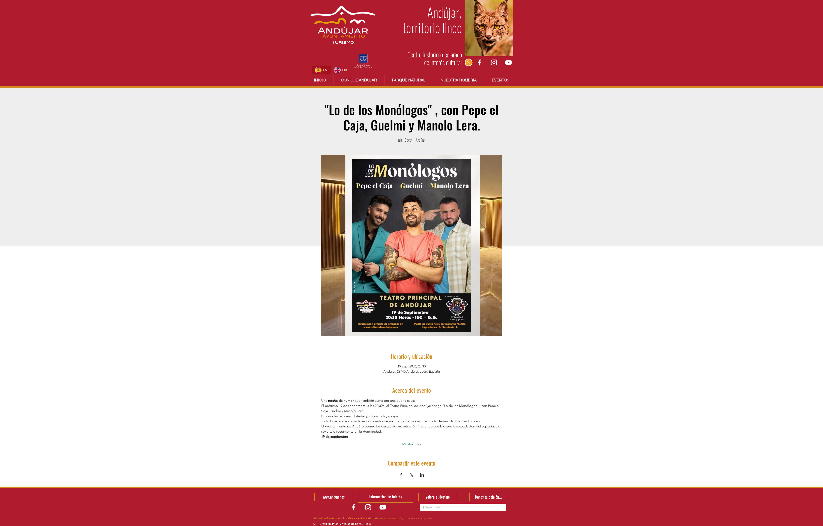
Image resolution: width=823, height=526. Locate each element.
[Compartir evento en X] (412, 475)
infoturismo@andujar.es (327, 518)
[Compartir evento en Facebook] (401, 475)
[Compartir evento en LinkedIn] (422, 475)
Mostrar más (411, 444)
